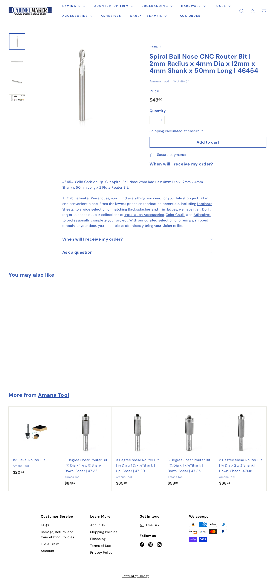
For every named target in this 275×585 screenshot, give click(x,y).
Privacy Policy (101, 552)
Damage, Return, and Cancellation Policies (57, 534)
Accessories (75, 16)
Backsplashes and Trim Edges (152, 209)
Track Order (188, 16)
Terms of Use (100, 546)
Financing (98, 539)
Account (48, 551)
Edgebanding (155, 6)
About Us (97, 525)
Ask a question (77, 252)
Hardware (191, 6)
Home (154, 47)
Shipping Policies (104, 532)
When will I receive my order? (92, 239)
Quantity (158, 110)
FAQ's (45, 525)
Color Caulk (175, 214)
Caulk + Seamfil (147, 16)
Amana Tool (159, 81)
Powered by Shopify (135, 576)
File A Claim (50, 544)
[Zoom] (82, 86)
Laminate (72, 6)
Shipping (157, 131)
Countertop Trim (112, 6)
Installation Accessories (144, 214)
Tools (221, 6)
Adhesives (111, 16)
